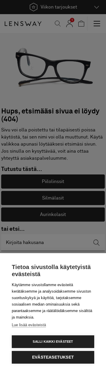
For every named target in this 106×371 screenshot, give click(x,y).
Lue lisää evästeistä (29, 325)
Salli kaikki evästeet (53, 341)
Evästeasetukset (53, 357)
